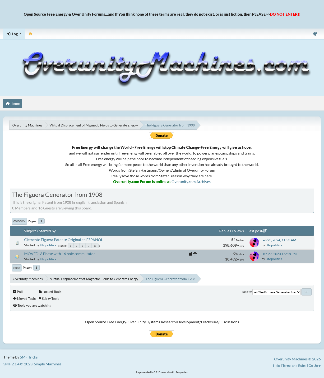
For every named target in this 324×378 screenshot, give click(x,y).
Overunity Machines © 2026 (297, 359)
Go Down (19, 221)
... (88, 245)
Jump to (246, 291)
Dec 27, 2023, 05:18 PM (279, 254)
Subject (30, 230)
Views (239, 230)
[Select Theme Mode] (30, 34)
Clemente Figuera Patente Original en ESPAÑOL (63, 239)
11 (95, 245)
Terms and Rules (294, 365)
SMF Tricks (29, 357)
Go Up (16, 268)
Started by (47, 230)
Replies (225, 230)
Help (276, 365)
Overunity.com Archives (191, 181)
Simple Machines (47, 364)
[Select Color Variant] (315, 34)
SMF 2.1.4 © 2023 (17, 364)
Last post (254, 230)
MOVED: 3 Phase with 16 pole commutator (59, 253)
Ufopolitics (48, 245)
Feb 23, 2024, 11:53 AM (278, 240)
